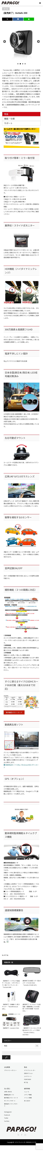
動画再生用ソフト (9, 1095)
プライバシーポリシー (10, 1070)
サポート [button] (8, 123)
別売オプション (28, 1073)
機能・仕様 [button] (9, 118)
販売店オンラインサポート (11, 1105)
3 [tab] (22, 63)
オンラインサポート (9, 1101)
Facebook (7, 1115)
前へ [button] (4, 41)
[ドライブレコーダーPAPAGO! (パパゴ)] (21, 1130)
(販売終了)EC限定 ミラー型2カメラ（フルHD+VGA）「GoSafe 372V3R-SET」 (32, 983)
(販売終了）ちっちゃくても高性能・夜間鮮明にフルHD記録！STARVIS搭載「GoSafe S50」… (31, 1007)
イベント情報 (28, 1098)
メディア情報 (28, 1095)
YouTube (6, 1121)
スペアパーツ (28, 1076)
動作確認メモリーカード (14, 712)
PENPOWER (27, 1079)
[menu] (40, 3)
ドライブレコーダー (29, 1070)
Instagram (8, 1112)
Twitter (6, 1118)
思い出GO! (27, 1101)
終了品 (6, 9)
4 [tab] (25, 63)
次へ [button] (38, 41)
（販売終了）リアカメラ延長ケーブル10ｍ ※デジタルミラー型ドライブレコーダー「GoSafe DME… (11, 984)
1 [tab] (17, 63)
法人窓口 (7, 1089)
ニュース (26, 1092)
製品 (21, 1046)
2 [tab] (20, 63)
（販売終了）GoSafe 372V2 (10, 1028)
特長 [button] (6, 114)
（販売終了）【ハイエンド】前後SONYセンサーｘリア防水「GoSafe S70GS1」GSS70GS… (32, 1031)
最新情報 (27, 1089)
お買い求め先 (8, 1092)
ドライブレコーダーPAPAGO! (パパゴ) (25, 1142)
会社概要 (7, 1067)
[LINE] (29, 19)
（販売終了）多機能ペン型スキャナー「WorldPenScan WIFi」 (11, 1006)
